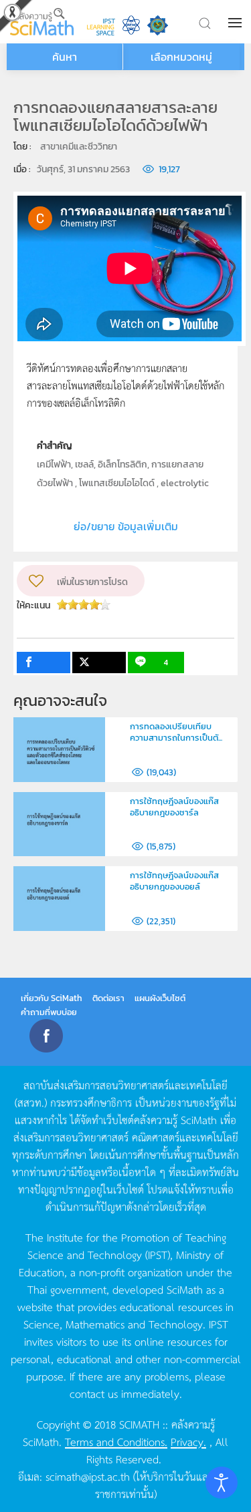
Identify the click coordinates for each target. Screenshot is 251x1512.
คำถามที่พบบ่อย (49, 1012)
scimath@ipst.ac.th (88, 1476)
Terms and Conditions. (116, 1441)
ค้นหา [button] (64, 57)
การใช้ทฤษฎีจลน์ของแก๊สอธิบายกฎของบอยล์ (174, 881)
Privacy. (188, 1441)
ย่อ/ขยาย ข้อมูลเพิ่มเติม (126, 526)
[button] (236, 22)
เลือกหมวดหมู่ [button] (181, 57)
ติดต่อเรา (108, 998)
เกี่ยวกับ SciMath (51, 998)
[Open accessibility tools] (221, 1483)
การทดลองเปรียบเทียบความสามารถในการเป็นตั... (176, 732)
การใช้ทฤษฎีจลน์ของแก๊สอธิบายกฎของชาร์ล (174, 807)
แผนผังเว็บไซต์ (160, 998)
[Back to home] (42, 21)
